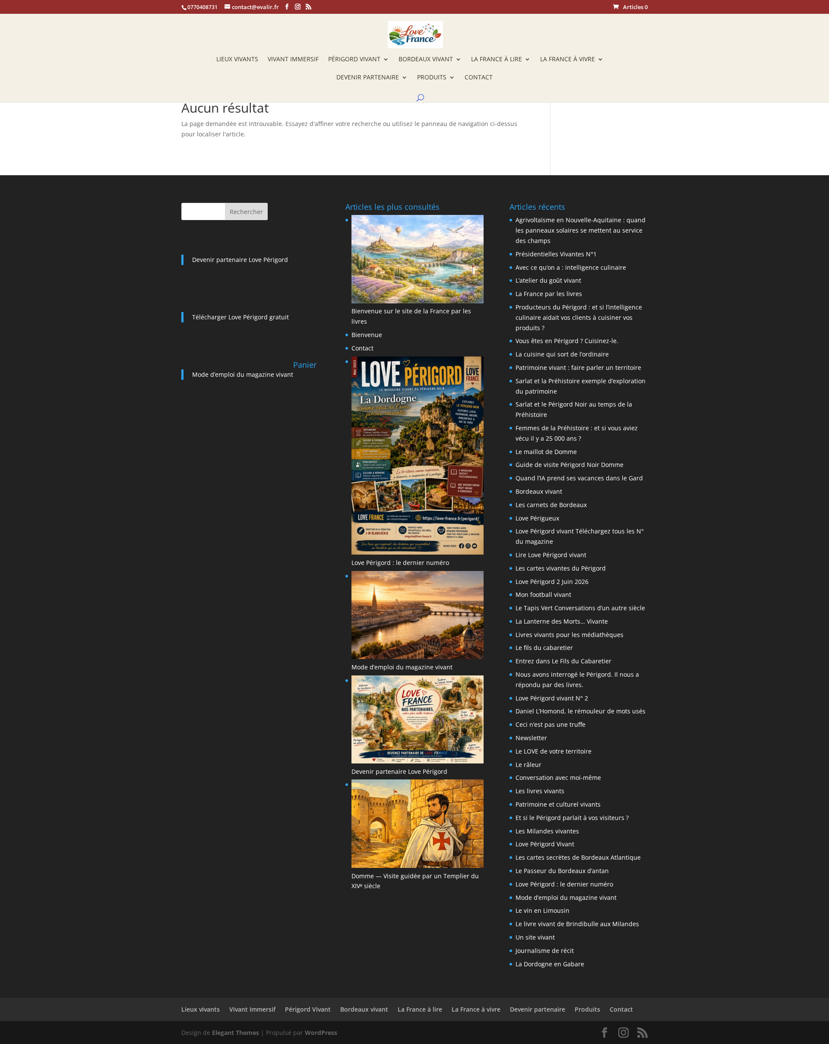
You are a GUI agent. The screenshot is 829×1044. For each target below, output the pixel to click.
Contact (479, 77)
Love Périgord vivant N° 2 (552, 698)
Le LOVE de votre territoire (554, 751)
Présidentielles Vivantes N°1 (556, 254)
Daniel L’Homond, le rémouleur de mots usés (580, 711)
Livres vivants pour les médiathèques (569, 635)
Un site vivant (535, 937)
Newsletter (531, 738)
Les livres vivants (540, 791)
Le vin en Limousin (543, 910)
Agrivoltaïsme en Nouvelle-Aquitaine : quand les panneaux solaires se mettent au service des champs (580, 230)
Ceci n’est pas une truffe (550, 724)
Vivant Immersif (293, 59)
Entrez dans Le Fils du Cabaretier (563, 661)
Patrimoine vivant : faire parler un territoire (578, 367)
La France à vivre (567, 59)
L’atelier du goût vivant (548, 280)
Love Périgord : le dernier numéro (400, 562)
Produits (431, 77)
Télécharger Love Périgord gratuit (240, 317)
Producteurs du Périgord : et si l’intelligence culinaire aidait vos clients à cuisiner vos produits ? (579, 317)
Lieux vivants (237, 59)
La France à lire (496, 59)
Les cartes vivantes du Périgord (561, 568)
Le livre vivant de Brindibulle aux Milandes (577, 924)
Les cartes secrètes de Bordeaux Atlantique (578, 857)
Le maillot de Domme (546, 452)
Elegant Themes (235, 1032)
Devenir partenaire (367, 77)
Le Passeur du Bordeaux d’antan (562, 871)
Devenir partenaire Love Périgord (240, 259)
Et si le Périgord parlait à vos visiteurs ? (572, 818)
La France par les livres (549, 294)
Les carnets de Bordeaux (551, 505)
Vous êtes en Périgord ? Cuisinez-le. (567, 341)
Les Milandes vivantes (547, 831)
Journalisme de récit (545, 950)
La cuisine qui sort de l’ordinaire (562, 354)
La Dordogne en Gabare (550, 964)
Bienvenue (366, 335)
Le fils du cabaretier (544, 647)
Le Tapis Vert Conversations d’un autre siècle (580, 608)
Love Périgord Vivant (545, 844)
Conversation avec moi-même (558, 777)
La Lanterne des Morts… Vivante (562, 621)
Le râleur (528, 764)
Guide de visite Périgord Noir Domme (569, 464)
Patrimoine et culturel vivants (558, 804)
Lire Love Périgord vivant (551, 555)
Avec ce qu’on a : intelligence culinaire (571, 267)
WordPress (321, 1032)
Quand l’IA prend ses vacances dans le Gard (579, 478)
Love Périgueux (537, 518)
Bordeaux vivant (426, 59)
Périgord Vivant (354, 59)
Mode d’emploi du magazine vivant (242, 374)
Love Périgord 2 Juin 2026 (552, 581)
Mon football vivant (543, 594)
